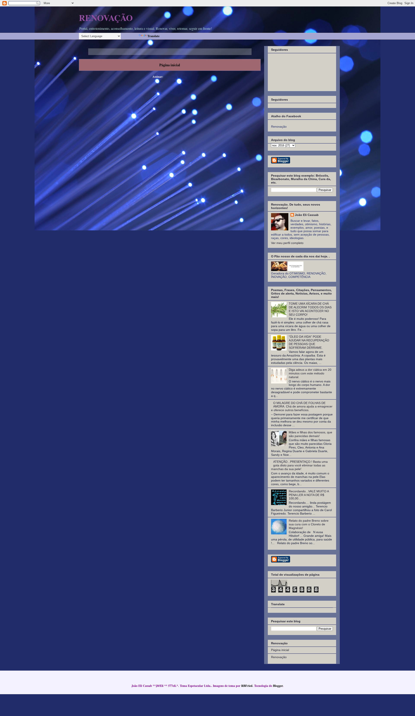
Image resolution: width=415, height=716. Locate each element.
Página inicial (169, 65)
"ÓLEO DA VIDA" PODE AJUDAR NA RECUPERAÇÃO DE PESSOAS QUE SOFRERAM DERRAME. (309, 342)
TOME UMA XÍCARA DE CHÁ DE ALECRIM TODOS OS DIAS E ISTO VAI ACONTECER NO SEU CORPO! (310, 309)
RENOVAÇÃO (106, 17)
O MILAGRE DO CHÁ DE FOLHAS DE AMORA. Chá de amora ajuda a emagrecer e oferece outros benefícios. (302, 406)
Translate (153, 36)
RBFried (246, 685)
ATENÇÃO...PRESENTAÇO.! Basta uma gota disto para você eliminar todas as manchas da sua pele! (299, 465)
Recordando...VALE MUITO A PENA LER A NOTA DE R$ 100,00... (309, 494)
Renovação (279, 657)
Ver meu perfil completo (287, 243)
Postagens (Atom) (175, 76)
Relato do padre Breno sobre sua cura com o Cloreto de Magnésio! (309, 524)
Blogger (278, 685)
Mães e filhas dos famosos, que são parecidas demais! (310, 434)
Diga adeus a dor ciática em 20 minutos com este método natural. (310, 373)
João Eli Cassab (307, 215)
